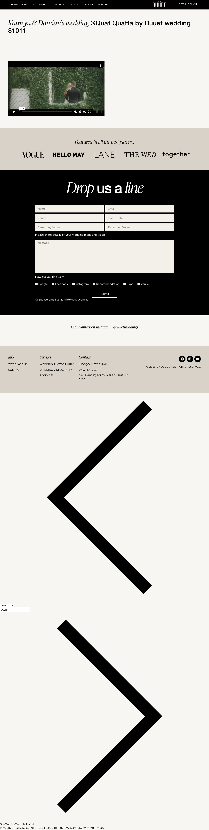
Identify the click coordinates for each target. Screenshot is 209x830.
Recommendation (107, 284)
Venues (75, 5)
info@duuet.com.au (76, 299)
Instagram (82, 284)
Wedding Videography (56, 369)
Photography (19, 5)
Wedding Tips (18, 364)
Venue (145, 284)
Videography (40, 5)
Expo (130, 284)
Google (43, 284)
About (89, 5)
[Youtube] (197, 359)
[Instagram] (190, 359)
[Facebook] (182, 359)
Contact (104, 5)
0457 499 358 (88, 369)
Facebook (61, 284)
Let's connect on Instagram (104, 327)
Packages (60, 5)
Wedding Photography (57, 364)
